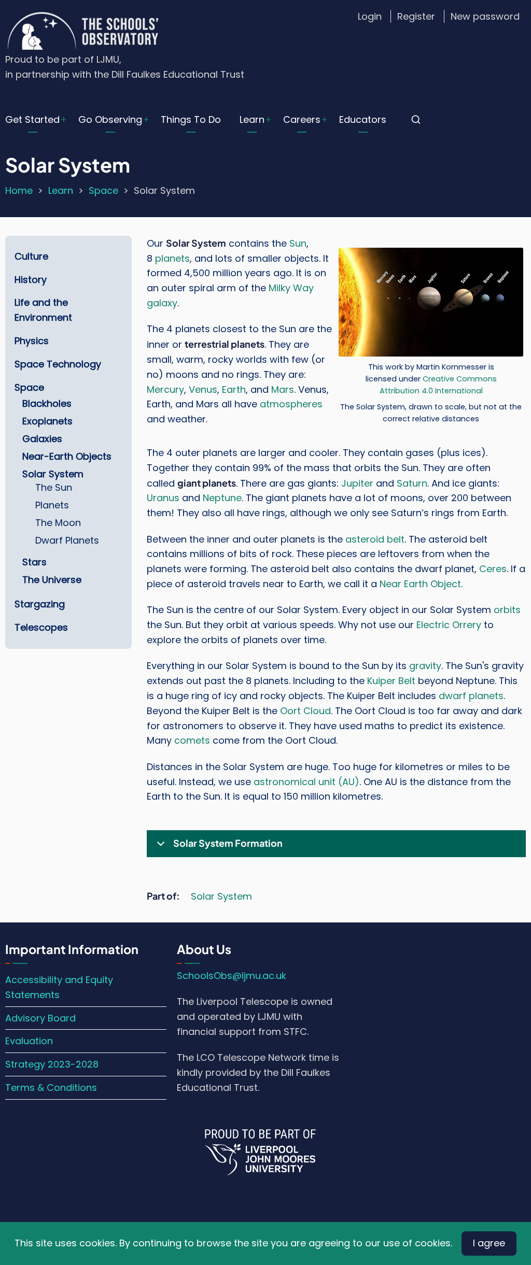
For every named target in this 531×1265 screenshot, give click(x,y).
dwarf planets (471, 695)
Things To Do (191, 119)
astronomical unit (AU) (306, 781)
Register (416, 16)
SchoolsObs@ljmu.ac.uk (231, 975)
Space (103, 190)
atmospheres (291, 403)
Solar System (221, 896)
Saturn (412, 483)
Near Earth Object (420, 583)
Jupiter (357, 483)
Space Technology (58, 364)
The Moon (58, 522)
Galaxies (42, 438)
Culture (31, 256)
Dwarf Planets (67, 540)
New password (485, 16)
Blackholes (47, 403)
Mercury (165, 389)
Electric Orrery (448, 624)
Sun (297, 243)
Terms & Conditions (51, 1087)
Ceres (493, 568)
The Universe (51, 579)
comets (192, 740)
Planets (52, 505)
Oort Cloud (305, 710)
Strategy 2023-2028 (52, 1064)
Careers (301, 119)
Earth (234, 389)
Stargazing (40, 604)
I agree (489, 1242)
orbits (507, 609)
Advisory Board (40, 1018)
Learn (252, 119)
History (31, 279)
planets (172, 258)
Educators (362, 119)
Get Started (32, 119)
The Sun (53, 487)
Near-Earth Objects (66, 456)
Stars (34, 562)
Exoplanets (47, 421)
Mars (282, 389)
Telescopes (41, 627)
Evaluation (29, 1040)
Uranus (163, 497)
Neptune (222, 497)
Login (370, 16)
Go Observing (110, 119)
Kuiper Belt (391, 680)
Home (19, 190)
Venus (203, 389)
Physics (32, 340)
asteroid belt (374, 539)
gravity (425, 665)
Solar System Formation (228, 843)
